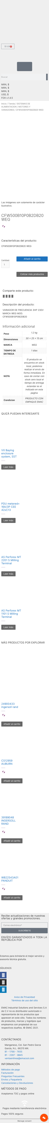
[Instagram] (3, 982)
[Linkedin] (3, 989)
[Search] (47, 77)
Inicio (3, 103)
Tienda (11, 103)
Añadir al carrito (32, 259)
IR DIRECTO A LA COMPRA (32, 266)
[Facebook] (3, 975)
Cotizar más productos (32, 274)
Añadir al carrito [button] (12, 724)
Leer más (8, 467)
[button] (4, 296)
